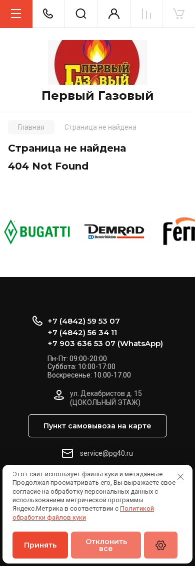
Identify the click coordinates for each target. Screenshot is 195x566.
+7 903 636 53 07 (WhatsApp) (105, 343)
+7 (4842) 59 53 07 (84, 321)
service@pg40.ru (106, 453)
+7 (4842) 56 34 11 (82, 332)
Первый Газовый (98, 96)
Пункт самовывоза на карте (98, 425)
